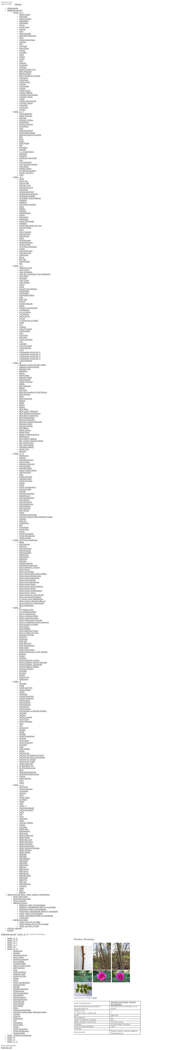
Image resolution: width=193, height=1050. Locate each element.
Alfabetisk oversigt (8, 934)
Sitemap (18, 4)
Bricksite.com (6, 1048)
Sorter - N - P (22, 934)
